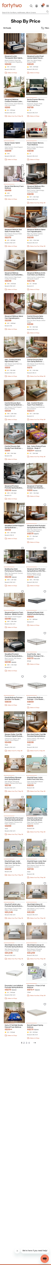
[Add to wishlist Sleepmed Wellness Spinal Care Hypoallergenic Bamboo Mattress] (44, 208)
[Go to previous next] (34, 1043)
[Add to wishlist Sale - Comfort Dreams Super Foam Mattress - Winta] (44, 382)
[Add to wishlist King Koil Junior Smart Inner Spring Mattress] (44, 797)
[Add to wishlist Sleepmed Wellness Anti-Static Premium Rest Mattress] (22, 208)
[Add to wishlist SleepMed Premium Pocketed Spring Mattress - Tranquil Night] (22, 633)
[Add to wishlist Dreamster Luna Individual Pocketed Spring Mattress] (22, 964)
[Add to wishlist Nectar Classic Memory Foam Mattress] (44, 122)
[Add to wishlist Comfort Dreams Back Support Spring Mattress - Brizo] (22, 382)
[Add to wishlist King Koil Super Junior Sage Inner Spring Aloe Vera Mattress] (22, 840)
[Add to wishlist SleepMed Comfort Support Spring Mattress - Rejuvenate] (22, 504)
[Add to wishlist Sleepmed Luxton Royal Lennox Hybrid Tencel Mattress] (44, 35)
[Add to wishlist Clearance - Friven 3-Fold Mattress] (44, 964)
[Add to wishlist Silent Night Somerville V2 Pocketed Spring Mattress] (22, 924)
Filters (47, 28)
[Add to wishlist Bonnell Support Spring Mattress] (44, 1004)
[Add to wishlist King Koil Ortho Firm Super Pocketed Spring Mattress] (22, 797)
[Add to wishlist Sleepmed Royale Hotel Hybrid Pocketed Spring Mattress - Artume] (44, 591)
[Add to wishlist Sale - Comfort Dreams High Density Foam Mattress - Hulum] (22, 338)
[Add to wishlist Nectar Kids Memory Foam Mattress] (22, 165)
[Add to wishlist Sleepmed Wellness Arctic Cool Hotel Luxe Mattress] (44, 252)
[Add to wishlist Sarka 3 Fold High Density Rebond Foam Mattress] (22, 1004)
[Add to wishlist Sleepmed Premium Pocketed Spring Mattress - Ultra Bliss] (22, 465)
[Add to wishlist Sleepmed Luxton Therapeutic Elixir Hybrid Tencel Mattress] (22, 35)
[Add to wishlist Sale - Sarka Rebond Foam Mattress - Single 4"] (44, 425)
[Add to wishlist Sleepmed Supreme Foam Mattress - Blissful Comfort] (22, 591)
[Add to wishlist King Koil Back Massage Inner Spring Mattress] (22, 756)
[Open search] (47, 12)
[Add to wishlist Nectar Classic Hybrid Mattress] (22, 122)
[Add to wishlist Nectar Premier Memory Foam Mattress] (44, 78)
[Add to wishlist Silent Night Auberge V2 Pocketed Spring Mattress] (44, 924)
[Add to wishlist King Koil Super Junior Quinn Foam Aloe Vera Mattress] (44, 756)
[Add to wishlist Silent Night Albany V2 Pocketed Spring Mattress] (44, 883)
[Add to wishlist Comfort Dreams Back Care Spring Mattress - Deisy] (44, 338)
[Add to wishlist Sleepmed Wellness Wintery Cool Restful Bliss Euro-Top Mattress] (22, 252)
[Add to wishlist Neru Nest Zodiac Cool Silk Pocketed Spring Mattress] (44, 713)
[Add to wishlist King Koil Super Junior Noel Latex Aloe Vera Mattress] (44, 840)
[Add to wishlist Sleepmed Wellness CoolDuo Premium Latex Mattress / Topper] (22, 78)
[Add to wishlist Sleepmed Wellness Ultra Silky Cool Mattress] (44, 165)
